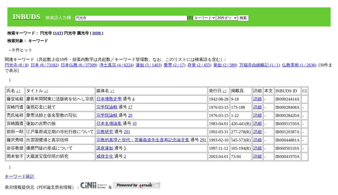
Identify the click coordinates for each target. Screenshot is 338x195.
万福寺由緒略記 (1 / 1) (259, 65)
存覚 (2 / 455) (199, 65)
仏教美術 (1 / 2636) (299, 65)
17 (130, 107)
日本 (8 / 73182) (45, 65)
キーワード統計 (19, 176)
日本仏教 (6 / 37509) (79, 65)
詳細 (257, 99)
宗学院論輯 (107, 107)
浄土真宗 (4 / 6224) (116, 65)
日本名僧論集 (109, 123)
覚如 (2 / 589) (225, 65)
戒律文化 (104, 156)
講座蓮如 (104, 148)
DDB (97, 33)
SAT (58, 33)
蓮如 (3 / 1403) (149, 65)
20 (130, 115)
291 (127, 131)
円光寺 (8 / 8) (17, 65)
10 (134, 123)
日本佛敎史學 (109, 99)
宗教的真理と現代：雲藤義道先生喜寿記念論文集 (142, 140)
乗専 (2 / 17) (174, 65)
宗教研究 (104, 131)
